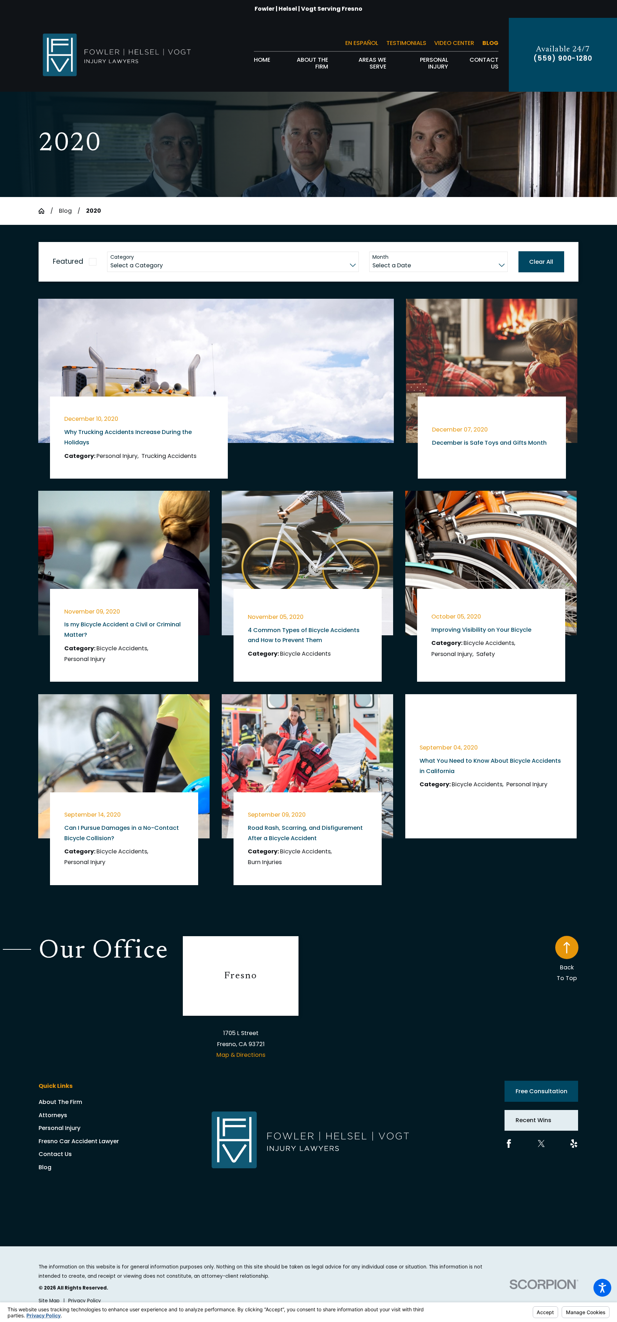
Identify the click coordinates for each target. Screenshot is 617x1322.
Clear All (541, 262)
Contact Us (55, 1154)
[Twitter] (541, 1143)
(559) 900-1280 (562, 59)
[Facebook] (509, 1143)
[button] (602, 1288)
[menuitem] (262, 63)
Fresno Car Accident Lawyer (79, 1141)
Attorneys (53, 1115)
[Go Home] (44, 211)
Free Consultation (541, 1091)
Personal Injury (59, 1128)
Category (122, 257)
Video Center (454, 43)
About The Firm (60, 1102)
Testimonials (406, 43)
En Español (361, 43)
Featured (68, 261)
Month (380, 257)
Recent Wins (533, 1120)
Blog (490, 43)
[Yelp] (574, 1143)
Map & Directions (240, 1055)
